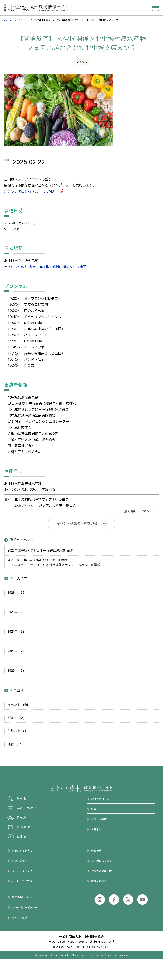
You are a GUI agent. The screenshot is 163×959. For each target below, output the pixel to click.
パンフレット (19, 861)
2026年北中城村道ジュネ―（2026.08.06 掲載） (41, 550)
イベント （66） (19, 704)
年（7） (17, 670)
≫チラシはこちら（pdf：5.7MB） (30, 191)
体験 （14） (16, 744)
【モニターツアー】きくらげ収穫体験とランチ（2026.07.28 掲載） (55, 565)
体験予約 (96, 850)
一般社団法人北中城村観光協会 (81, 936)
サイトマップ (19, 917)
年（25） (17, 612)
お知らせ (96, 829)
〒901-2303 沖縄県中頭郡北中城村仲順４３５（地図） (47, 266)
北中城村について (101, 861)
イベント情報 (99, 819)
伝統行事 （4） (18, 731)
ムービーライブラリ (23, 881)
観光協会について (22, 897)
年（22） (17, 651)
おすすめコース (100, 799)
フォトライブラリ (22, 871)
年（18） (17, 631)
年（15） (17, 592)
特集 (93, 809)
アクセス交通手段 (101, 871)
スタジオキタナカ (22, 850)
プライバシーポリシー (24, 907)
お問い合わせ (99, 881)
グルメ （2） (17, 718)
